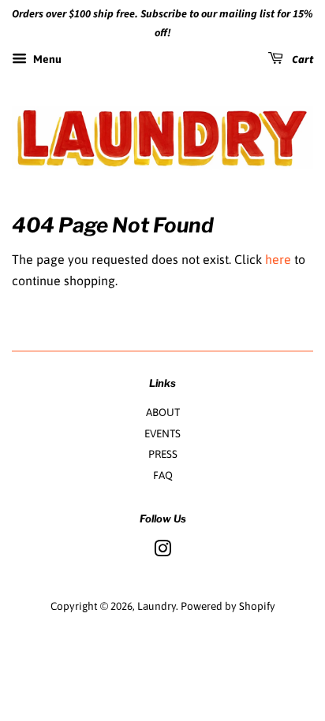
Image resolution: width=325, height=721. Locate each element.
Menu (46, 59)
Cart (301, 60)
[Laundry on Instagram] (162, 551)
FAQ (163, 475)
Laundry (156, 606)
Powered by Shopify (228, 606)
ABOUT (163, 412)
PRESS (162, 454)
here (278, 259)
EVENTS (162, 433)
